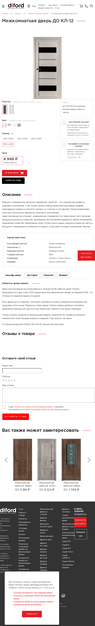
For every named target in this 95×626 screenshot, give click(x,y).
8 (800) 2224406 (82, 135)
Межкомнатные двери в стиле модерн (68, 526)
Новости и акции (22, 514)
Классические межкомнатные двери (68, 535)
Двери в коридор (43, 563)
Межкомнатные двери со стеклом (46, 511)
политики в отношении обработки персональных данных (45, 409)
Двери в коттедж (44, 544)
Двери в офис (46, 539)
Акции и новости (45, 8)
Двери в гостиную (66, 510)
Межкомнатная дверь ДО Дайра (71, 484)
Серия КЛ (66, 548)
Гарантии (48, 275)
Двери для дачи (46, 536)
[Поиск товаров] (91, 6)
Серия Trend (67, 552)
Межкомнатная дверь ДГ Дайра (23, 484)
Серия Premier (68, 561)
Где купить (52, 5)
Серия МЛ (66, 541)
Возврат (63, 275)
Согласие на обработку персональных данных (24, 562)
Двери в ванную (43, 519)
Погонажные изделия (23, 539)
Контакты (22, 519)
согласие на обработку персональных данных (33, 407)
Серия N (65, 545)
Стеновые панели (22, 530)
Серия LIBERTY (66, 557)
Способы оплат (13, 275)
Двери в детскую (43, 557)
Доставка (32, 275)
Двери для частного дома (46, 525)
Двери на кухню (44, 531)
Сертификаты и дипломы (24, 524)
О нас (57, 8)
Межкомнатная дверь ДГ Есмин (47, 484)
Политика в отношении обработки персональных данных (24, 549)
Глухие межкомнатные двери (68, 518)
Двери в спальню (43, 569)
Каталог (41, 5)
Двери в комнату (43, 551)
